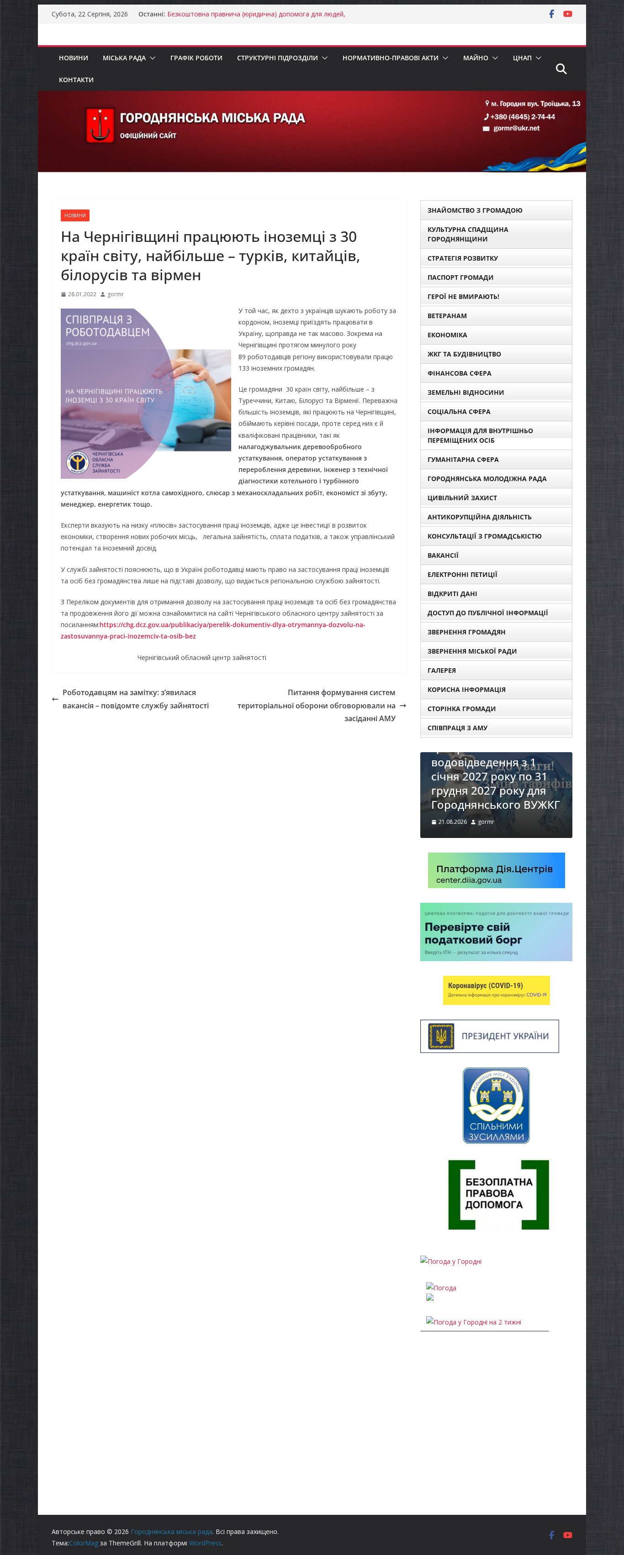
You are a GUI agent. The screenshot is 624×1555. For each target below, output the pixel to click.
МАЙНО (475, 57)
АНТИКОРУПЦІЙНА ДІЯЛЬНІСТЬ (480, 517)
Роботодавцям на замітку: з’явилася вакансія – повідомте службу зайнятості (136, 699)
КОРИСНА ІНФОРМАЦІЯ (467, 689)
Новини (73, 57)
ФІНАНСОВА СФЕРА (460, 373)
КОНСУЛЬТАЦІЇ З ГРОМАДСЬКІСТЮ (485, 536)
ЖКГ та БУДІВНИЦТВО (464, 354)
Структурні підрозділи (277, 57)
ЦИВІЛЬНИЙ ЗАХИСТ (462, 497)
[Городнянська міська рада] (312, 97)
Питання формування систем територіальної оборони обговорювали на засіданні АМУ (317, 705)
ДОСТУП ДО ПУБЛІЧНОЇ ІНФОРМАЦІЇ (488, 612)
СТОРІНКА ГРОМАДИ (462, 708)
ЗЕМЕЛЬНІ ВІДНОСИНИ (466, 392)
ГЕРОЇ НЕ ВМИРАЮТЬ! (463, 296)
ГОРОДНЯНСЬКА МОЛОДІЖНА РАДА (487, 478)
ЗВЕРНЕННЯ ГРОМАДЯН (467, 632)
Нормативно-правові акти (391, 57)
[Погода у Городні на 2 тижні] (473, 1322)
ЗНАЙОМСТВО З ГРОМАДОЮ (475, 210)
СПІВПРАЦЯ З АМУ (457, 727)
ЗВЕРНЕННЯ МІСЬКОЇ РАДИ (472, 651)
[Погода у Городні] (450, 1261)
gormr (115, 294)
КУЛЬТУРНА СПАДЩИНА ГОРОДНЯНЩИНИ (468, 234)
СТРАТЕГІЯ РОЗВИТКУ (463, 258)
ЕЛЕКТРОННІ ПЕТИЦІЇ (462, 574)
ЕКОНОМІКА (447, 334)
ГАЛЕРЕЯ (442, 670)
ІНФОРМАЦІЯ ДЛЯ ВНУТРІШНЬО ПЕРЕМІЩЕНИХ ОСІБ (480, 435)
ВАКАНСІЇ (443, 555)
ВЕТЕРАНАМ (447, 315)
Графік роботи (196, 57)
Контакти (76, 79)
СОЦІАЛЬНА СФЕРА (459, 411)
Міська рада (124, 57)
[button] (151, 58)
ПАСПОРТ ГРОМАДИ (461, 277)
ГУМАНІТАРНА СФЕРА (463, 459)
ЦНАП (522, 57)
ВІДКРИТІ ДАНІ (452, 593)
